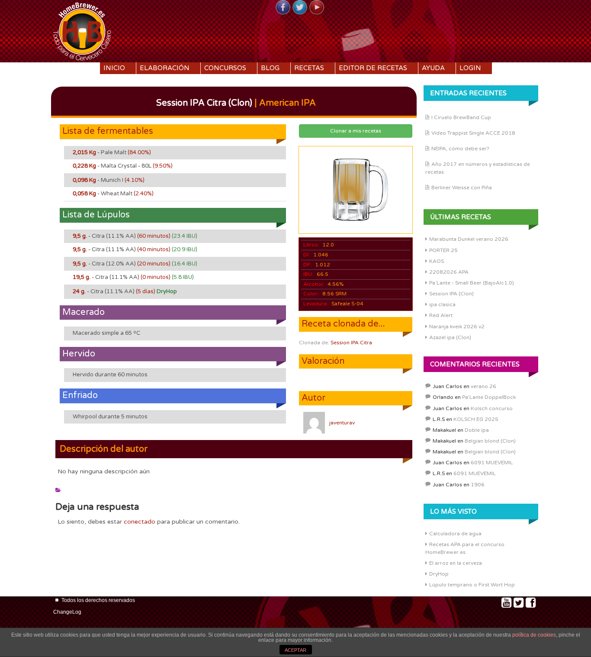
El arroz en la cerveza (455, 563)
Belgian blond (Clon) (490, 441)
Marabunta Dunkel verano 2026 (468, 239)
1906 (478, 485)
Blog (270, 68)
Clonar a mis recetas (355, 131)
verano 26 (483, 386)
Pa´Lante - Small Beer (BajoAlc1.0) (471, 283)
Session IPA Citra (351, 343)
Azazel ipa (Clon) (450, 337)
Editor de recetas (373, 68)
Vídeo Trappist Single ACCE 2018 (473, 133)
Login (470, 68)
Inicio (114, 68)
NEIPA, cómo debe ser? (460, 149)
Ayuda (433, 68)
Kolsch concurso (492, 408)
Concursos (225, 68)
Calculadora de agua (455, 534)
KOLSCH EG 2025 (475, 419)
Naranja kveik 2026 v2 (457, 327)
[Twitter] (300, 8)
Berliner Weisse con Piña (461, 187)
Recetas (309, 68)
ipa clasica (442, 304)
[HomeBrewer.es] (82, 30)
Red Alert (441, 315)
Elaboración (165, 68)
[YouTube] (316, 8)
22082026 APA (449, 272)
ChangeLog (67, 612)
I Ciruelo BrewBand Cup (461, 117)
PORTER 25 (443, 250)
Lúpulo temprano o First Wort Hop (472, 585)
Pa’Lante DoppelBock (489, 397)
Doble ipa (477, 430)
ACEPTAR (295, 650)
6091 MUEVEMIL (492, 463)
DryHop (439, 574)
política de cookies (534, 635)
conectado (139, 521)
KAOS (436, 261)
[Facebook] (283, 8)
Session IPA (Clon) (451, 294)
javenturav (342, 423)
